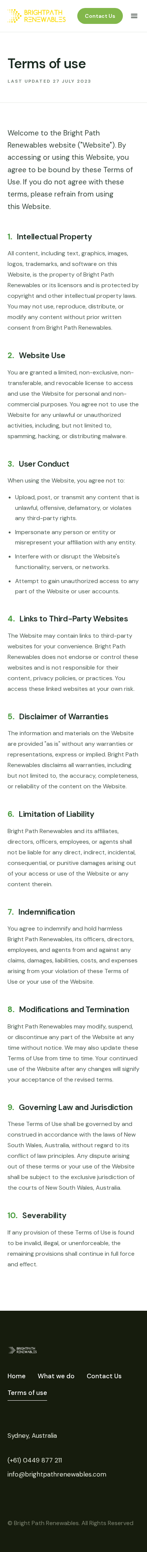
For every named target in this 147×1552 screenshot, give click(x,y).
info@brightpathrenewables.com (57, 1474)
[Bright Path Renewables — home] (37, 16)
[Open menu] (134, 16)
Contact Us (100, 16)
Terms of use (27, 1392)
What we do (56, 1376)
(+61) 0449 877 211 (35, 1460)
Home (17, 1376)
